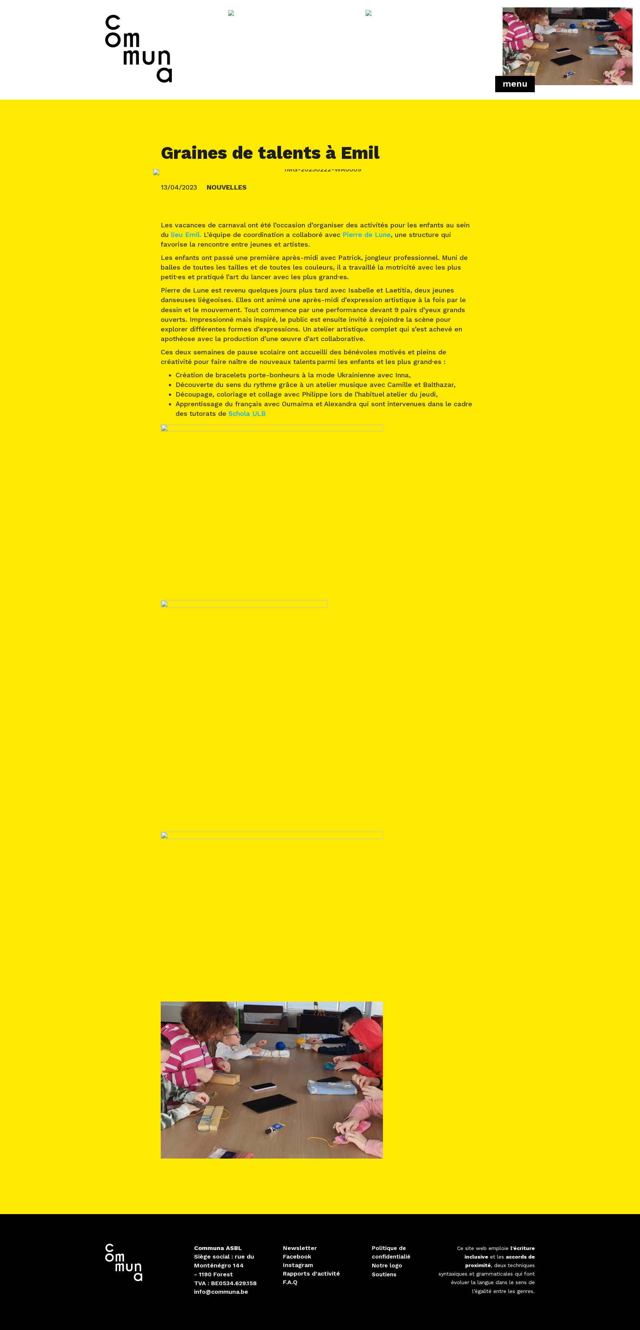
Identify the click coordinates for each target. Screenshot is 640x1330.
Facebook (297, 1256)
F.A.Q (290, 1282)
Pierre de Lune (367, 234)
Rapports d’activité (311, 1273)
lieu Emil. (186, 234)
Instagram (298, 1265)
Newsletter (300, 1248)
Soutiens (384, 1274)
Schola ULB (247, 413)
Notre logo (387, 1265)
